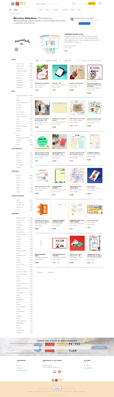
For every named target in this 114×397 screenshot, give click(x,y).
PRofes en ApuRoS (60, 85)
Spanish (24, 175)
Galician (24, 184)
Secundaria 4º (24, 87)
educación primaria (24, 255)
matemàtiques (24, 292)
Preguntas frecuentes (22, 370)
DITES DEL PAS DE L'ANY (94, 119)
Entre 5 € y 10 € (24, 205)
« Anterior (40, 272)
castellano (24, 332)
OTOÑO (24, 281)
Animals (24, 309)
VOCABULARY (24, 299)
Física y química (24, 112)
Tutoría (24, 142)
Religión (24, 135)
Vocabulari (24, 248)
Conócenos (20, 368)
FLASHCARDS (24, 323)
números (24, 318)
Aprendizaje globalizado (24, 95)
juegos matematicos (24, 320)
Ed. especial (24, 107)
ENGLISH (24, 227)
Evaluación (24, 160)
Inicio (40, 9)
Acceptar (57, 388)
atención (24, 276)
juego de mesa (24, 330)
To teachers (24, 130)
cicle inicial (24, 269)
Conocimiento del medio (24, 102)
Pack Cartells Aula (92, 220)
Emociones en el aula (96, 154)
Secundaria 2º (24, 82)
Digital (24, 155)
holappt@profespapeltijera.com (52, 367)
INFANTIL (24, 222)
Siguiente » (51, 272)
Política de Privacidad (94, 353)
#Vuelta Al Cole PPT (24, 250)
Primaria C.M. (24, 75)
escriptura (24, 297)
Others (24, 189)
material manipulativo (24, 274)
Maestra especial (78, 189)
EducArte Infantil (43, 223)
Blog (79, 9)
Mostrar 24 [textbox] (67, 60)
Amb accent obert (95, 120)
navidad (24, 260)
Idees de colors (42, 85)
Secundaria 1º (24, 80)
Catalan (24, 177)
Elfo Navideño (91, 186)
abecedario (24, 327)
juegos (24, 295)
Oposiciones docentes (24, 126)
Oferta (24, 209)
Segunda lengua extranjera (24, 138)
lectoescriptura (24, 220)
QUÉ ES (47, 9)
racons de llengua (24, 306)
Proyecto (24, 167)
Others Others (24, 68)
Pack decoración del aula (42, 186)
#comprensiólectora (24, 283)
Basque (24, 180)
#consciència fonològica (24, 288)
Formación (56, 9)
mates (24, 267)
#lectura (24, 236)
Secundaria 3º (24, 84)
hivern (24, 313)
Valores (24, 144)
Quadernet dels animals (42, 83)
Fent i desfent (59, 223)
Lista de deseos (88, 368)
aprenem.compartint (71, 45)
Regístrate (91, 3)
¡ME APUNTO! (99, 348)
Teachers (24, 133)
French (24, 182)
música (24, 257)
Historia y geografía (24, 116)
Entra (85, 3)
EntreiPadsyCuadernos (44, 155)
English (24, 187)
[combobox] (53, 60)
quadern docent (24, 311)
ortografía (24, 316)
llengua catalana (24, 232)
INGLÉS (24, 304)
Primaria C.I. (24, 73)
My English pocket (43, 188)
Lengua (24, 119)
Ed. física (24, 109)
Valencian (24, 191)
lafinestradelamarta (60, 122)
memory (24, 325)
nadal (24, 302)
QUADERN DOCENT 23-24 (74, 34)
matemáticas (24, 225)
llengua (24, 241)
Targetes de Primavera (76, 83)
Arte (24, 98)
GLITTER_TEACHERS (96, 88)
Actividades (24, 153)
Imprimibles (24, 162)
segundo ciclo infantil (24, 271)
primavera (24, 243)
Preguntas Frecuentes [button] (84, 23)
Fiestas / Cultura (24, 114)
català (24, 253)
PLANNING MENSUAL (93, 153)
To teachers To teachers (24, 70)
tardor (24, 290)
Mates (24, 123)
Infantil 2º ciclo (24, 66)
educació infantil (24, 264)
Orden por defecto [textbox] (51, 60)
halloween (24, 285)
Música (24, 121)
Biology (24, 100)
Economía (24, 105)
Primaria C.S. (24, 77)
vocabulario (24, 239)
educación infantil (24, 218)
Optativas (24, 128)
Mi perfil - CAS (56, 83)
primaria (24, 246)
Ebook (24, 157)
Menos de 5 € (24, 202)
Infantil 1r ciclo (24, 63)
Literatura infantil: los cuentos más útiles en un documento (94, 85)
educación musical (24, 234)
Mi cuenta (86, 365)
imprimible (24, 262)
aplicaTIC (93, 222)
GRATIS (24, 200)
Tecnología (22, 140)
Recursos (65, 9)
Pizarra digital (24, 164)
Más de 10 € (24, 207)
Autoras (73, 9)
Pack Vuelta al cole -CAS (77, 118)
